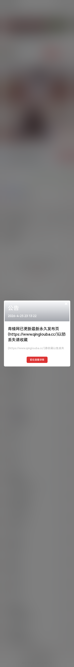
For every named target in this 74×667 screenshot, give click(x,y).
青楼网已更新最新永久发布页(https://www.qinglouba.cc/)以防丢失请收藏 (37, 334)
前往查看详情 (37, 359)
